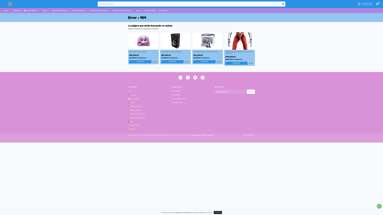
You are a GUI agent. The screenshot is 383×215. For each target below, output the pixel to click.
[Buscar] (283, 4)
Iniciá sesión (368, 3)
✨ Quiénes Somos (149, 11)
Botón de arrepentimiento (207, 135)
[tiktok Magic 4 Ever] (203, 78)
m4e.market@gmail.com (178, 99)
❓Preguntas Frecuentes (58, 11)
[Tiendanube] (248, 135)
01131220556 (175, 95)
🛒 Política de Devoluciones (98, 11)
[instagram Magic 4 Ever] (180, 78)
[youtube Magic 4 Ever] (195, 78)
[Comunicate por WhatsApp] (379, 206)
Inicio (6, 11)
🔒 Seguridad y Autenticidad (121, 11)
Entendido (218, 212)
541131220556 (176, 91)
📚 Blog (137, 11)
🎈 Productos (16, 11)
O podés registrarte (367, 5)
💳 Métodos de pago (78, 11)
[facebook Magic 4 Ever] (188, 78)
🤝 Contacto (163, 11)
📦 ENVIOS (43, 11)
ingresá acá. (197, 135)
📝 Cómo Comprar (30, 11)
